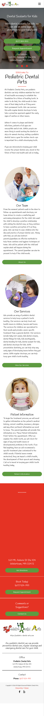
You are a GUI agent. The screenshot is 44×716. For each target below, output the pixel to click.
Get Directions (22, 570)
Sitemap (26, 688)
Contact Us (22, 614)
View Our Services (22, 365)
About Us (22, 262)
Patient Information (22, 474)
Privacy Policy (19, 688)
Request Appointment (22, 48)
